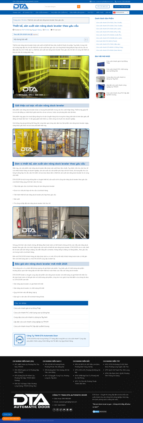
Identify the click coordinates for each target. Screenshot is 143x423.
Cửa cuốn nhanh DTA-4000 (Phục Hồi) (108, 32)
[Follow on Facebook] (54, 409)
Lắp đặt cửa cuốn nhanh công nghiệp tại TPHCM (31, 322)
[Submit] (78, 6)
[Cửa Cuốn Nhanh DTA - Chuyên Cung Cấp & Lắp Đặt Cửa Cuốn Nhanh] (27, 6)
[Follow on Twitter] (64, 409)
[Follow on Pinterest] (67, 409)
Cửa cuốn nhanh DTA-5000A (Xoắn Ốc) (108, 35)
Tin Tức (90, 12)
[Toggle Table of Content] (85, 39)
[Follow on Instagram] (57, 409)
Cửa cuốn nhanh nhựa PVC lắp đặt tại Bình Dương (31, 326)
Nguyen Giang (37, 30)
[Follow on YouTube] (70, 409)
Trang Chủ (17, 12)
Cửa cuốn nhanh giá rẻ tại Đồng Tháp (27, 308)
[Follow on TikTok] (60, 409)
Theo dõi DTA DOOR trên (22, 34)
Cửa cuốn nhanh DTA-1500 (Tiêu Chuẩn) (109, 22)
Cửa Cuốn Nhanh (42, 12)
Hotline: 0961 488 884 (11, 419)
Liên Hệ (108, 12)
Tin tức (24, 20)
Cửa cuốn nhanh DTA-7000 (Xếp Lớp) (108, 44)
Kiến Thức (100, 12)
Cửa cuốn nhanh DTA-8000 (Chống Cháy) (109, 47)
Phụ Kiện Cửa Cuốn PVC (59, 12)
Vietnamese (119, 12)
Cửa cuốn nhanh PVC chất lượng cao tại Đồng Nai (32, 313)
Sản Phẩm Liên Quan (77, 12)
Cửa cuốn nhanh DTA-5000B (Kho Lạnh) (109, 38)
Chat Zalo (7, 414)
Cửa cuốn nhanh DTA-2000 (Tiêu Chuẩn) (109, 26)
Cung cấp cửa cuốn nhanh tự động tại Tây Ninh (30, 317)
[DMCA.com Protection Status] (99, 411)
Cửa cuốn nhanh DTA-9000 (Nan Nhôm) (109, 50)
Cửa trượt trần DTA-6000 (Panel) (106, 41)
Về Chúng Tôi (27, 12)
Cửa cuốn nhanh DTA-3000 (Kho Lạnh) (108, 29)
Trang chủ (16, 20)
